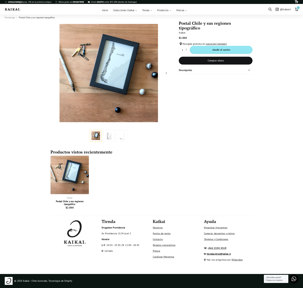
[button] (187, 47)
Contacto (158, 239)
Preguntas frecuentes (215, 227)
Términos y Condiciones (216, 239)
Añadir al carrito (221, 49)
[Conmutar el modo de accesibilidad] (296, 2)
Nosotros (158, 227)
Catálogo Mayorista (163, 256)
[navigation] (96, 136)
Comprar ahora (216, 60)
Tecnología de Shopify (60, 280)
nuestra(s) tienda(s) (216, 43)
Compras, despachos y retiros (219, 233)
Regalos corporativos (164, 245)
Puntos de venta (162, 233)
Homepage (10, 17)
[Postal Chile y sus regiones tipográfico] (69, 175)
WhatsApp (237, 259)
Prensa (156, 250)
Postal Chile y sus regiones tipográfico (69, 202)
